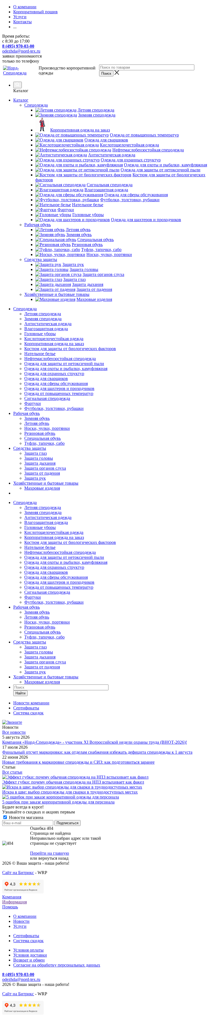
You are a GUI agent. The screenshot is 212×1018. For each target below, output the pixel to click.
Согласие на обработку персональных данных (56, 965)
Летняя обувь (36, 423)
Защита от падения (42, 473)
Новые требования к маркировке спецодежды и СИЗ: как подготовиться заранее (78, 762)
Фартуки (32, 403)
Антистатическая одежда (47, 323)
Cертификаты (26, 935)
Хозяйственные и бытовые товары (45, 483)
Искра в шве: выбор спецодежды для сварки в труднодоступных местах (70, 792)
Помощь (10, 907)
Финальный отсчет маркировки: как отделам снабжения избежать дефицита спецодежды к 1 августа (97, 752)
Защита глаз (35, 453)
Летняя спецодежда (42, 313)
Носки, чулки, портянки (47, 428)
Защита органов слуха (45, 468)
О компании (24, 916)
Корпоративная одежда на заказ (54, 343)
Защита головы (38, 458)
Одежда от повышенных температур (58, 393)
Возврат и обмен (29, 960)
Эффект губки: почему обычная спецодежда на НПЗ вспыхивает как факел (73, 782)
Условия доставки (30, 955)
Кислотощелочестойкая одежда (53, 338)
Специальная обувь (42, 438)
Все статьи (12, 772)
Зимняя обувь (37, 418)
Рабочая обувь (26, 413)
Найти (20, 693)
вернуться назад (53, 858)
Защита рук (35, 478)
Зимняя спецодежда (43, 318)
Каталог (20, 100)
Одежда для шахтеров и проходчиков (59, 388)
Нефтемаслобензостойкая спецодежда (60, 358)
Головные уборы (40, 333)
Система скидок (28, 940)
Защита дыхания (39, 463)
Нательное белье (39, 353)
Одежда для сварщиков (46, 378)
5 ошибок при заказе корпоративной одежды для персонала (58, 802)
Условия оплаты (28, 950)
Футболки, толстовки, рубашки (54, 408)
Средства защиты (29, 448)
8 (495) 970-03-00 (18, 46)
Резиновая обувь (39, 433)
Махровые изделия (42, 488)
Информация (14, 902)
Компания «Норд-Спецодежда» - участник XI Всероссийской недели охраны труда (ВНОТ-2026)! (94, 742)
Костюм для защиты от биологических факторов (70, 348)
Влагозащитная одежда (46, 328)
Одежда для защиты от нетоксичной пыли (64, 363)
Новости (21, 921)
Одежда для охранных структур (54, 373)
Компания (11, 897)
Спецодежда (25, 308)
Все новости (14, 732)
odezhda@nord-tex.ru (21, 51)
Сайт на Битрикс (18, 872)
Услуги (19, 926)
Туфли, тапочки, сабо (44, 443)
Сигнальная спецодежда (47, 398)
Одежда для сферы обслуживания (56, 383)
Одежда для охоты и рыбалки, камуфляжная (65, 368)
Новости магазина (25, 817)
